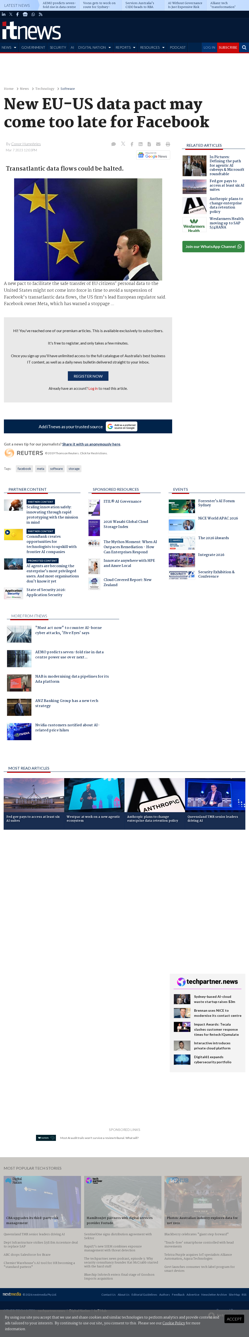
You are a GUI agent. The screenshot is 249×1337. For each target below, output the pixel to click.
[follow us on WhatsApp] (33, 14)
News (24, 88)
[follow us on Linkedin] (3, 14)
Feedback (178, 1294)
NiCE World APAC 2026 (218, 519)
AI (72, 47)
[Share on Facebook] (132, 144)
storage (74, 469)
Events (180, 489)
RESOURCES (150, 47)
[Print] (167, 144)
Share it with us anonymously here (91, 444)
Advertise (193, 1294)
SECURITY (58, 47)
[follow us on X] (10, 14)
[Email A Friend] (159, 144)
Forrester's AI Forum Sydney (216, 504)
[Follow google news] (152, 155)
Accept (234, 1319)
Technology (44, 88)
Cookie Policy (173, 1323)
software (56, 469)
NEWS (6, 47)
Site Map (234, 1294)
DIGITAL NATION (92, 47)
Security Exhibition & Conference (216, 575)
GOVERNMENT (33, 47)
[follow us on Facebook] (17, 14)
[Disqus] (83, 898)
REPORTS (123, 47)
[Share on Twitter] (123, 144)
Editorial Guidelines (144, 1294)
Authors (164, 1294)
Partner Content (28, 489)
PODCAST (178, 47)
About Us (124, 1294)
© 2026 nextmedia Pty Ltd (39, 1294)
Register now (88, 376)
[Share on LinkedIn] (141, 144)
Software (68, 88)
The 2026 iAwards (213, 538)
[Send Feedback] (149, 144)
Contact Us (108, 1294)
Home (9, 88)
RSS (244, 1294)
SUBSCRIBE (228, 47)
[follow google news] (25, 14)
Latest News (17, 5)
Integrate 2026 (211, 555)
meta (40, 469)
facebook (24, 469)
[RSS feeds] (40, 14)
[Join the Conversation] (113, 144)
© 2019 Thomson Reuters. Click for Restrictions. (76, 453)
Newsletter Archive (214, 1294)
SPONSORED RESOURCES (116, 489)
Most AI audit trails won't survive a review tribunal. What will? (99, 1138)
